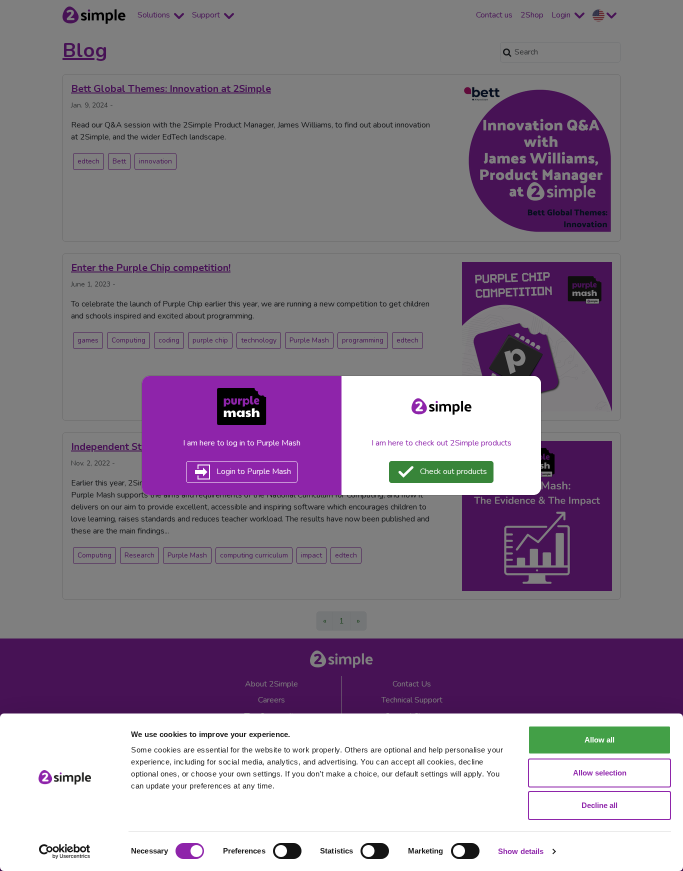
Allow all (599, 740)
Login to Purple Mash (252, 471)
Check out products (452, 471)
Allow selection (599, 772)
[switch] (287, 851)
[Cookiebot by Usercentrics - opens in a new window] (64, 851)
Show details (521, 851)
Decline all (600, 805)
